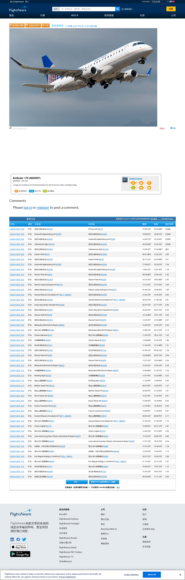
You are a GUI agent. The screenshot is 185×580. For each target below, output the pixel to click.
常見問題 (147, 547)
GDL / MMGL (67, 456)
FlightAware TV (66, 557)
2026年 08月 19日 (17, 421)
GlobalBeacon (65, 561)
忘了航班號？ (127, 9)
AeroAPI (63, 514)
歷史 (103, 524)
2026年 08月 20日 (17, 391)
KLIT (49, 335)
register (43, 207)
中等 (13, 129)
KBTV (60, 285)
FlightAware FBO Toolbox (70, 552)
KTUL (50, 345)
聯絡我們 (147, 542)
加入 (118, 487)
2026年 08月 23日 (17, 330)
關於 (103, 514)
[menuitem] (12, 15)
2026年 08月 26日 (17, 280)
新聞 (145, 519)
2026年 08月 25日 (17, 295)
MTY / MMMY (65, 295)
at (49, 191)
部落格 (104, 538)
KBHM (62, 446)
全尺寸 (24, 129)
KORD (50, 229)
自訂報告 (63, 533)
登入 (27, 2)
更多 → (76, 482)
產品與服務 (64, 509)
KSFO (50, 381)
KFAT (54, 406)
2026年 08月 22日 (17, 355)
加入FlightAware (17, 2)
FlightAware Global (67, 547)
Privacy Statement (67, 577)
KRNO (50, 396)
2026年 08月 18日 (17, 436)
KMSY (78, 436)
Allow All (152, 575)
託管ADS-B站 (149, 529)
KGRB (61, 305)
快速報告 (63, 528)
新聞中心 (105, 534)
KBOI (47, 254)
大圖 (18, 129)
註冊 (171, 9)
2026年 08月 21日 (17, 371)
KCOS (50, 477)
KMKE (61, 325)
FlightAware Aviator (68, 538)
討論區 (146, 524)
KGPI (49, 275)
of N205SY (21, 191)
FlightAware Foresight (69, 523)
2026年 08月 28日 (17, 249)
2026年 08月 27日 (17, 259)
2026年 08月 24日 (17, 310)
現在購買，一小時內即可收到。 (162, 219)
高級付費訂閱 (65, 542)
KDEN (48, 340)
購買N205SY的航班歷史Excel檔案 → (104, 482)
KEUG (51, 386)
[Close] (180, 574)
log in (28, 207)
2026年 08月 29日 (17, 229)
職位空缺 (105, 519)
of (35, 191)
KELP (100, 229)
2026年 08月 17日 (17, 462)
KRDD (48, 376)
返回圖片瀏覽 (18, 25)
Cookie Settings (131, 575)
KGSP (59, 234)
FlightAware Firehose (68, 519)
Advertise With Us (109, 529)
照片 (145, 514)
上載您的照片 (34, 25)
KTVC (49, 426)
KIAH (51, 330)
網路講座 (105, 543)
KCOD (51, 244)
